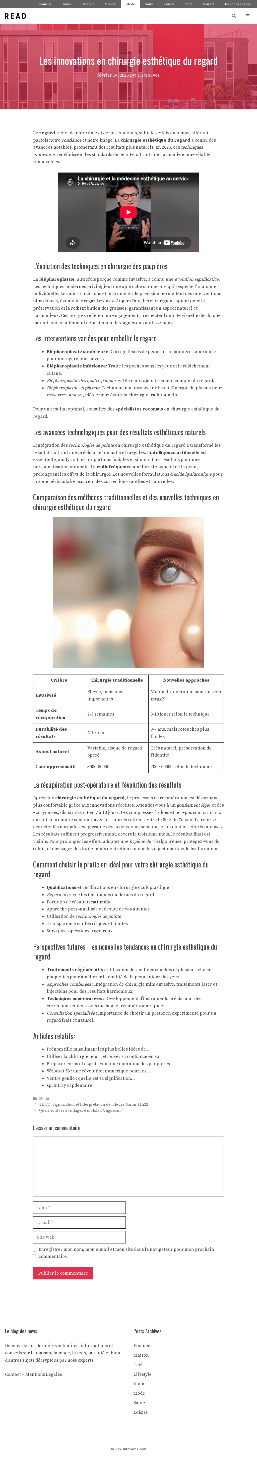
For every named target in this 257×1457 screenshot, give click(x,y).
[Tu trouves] (15, 16)
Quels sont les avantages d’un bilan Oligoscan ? (81, 1110)
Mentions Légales (238, 4)
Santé (149, 4)
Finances (44, 4)
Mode (130, 4)
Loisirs (169, 4)
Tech (188, 4)
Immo (66, 4)
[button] (234, 16)
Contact (208, 4)
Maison (110, 4)
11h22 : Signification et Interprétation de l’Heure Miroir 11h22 (93, 1104)
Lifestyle (87, 4)
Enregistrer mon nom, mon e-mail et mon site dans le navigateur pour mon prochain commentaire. (126, 1253)
